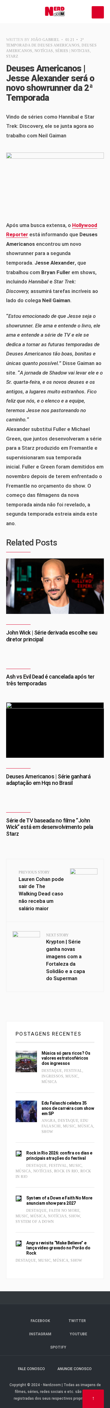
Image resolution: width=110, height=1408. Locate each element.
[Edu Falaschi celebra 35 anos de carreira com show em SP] (26, 1111)
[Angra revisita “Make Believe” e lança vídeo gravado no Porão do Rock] (19, 1243)
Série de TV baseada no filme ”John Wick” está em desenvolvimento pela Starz (49, 827)
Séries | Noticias (72, 51)
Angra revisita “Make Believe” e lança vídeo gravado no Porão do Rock (58, 1248)
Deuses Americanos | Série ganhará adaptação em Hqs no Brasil (48, 779)
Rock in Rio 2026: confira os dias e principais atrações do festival (59, 1155)
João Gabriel (45, 40)
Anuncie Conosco (74, 1369)
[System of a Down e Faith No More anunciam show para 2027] (19, 1198)
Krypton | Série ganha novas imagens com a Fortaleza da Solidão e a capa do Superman (65, 957)
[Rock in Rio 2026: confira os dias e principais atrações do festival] (19, 1153)
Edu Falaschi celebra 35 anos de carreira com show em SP (68, 1108)
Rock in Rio (66, 1171)
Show (47, 1132)
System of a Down (35, 1221)
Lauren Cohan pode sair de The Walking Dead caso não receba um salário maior (41, 890)
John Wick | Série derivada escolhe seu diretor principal (51, 636)
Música (49, 1082)
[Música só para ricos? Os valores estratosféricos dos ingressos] (26, 1061)
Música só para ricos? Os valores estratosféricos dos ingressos (66, 1058)
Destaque (52, 1071)
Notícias (44, 51)
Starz (12, 56)
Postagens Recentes (48, 1034)
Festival (73, 1071)
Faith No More (64, 1210)
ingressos (52, 1076)
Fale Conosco (31, 1369)
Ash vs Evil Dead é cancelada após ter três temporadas (50, 680)
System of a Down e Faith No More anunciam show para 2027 (59, 1200)
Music (71, 1076)
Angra (49, 1120)
